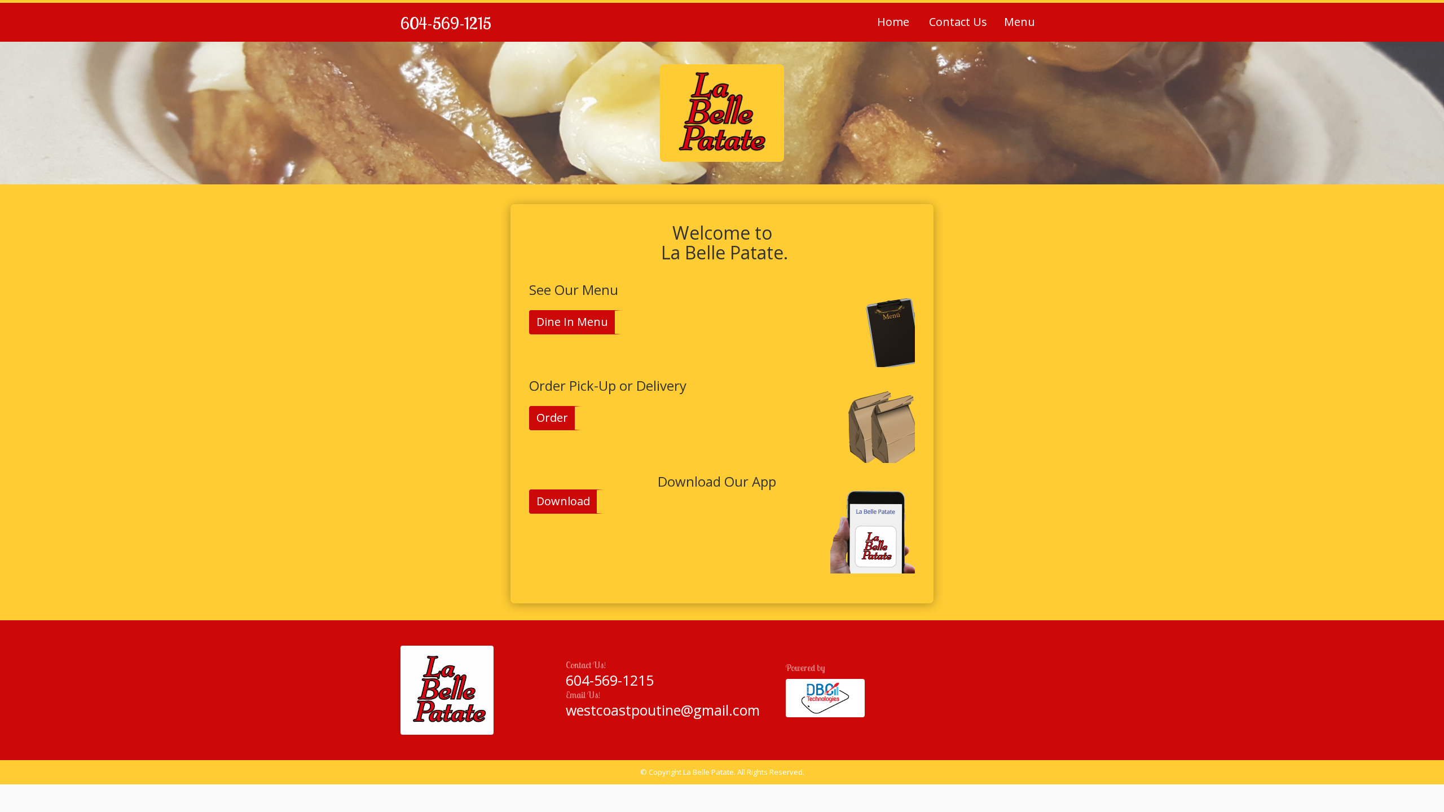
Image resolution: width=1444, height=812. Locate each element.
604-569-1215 (445, 23)
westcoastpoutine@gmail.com (663, 710)
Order (552, 417)
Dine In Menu (572, 321)
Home (893, 21)
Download (563, 501)
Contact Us (956, 21)
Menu (1019, 21)
